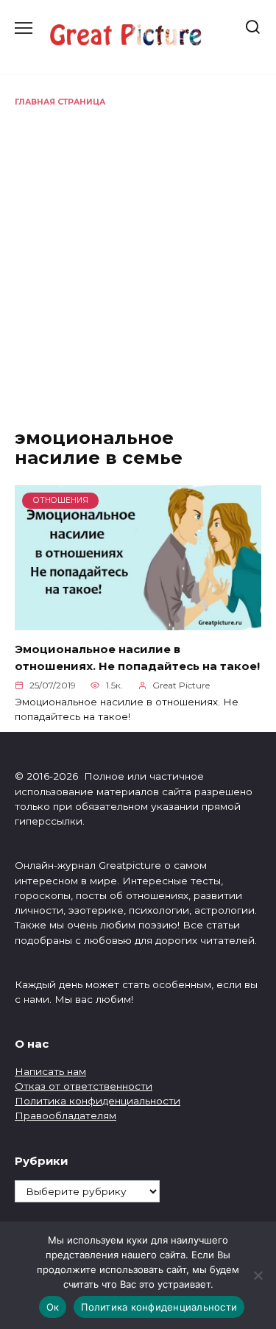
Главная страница (60, 102)
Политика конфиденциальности (97, 1101)
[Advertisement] (138, 254)
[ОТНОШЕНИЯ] (138, 621)
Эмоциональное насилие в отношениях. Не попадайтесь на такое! (137, 657)
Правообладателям (65, 1115)
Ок (53, 1307)
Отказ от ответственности (83, 1086)
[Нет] (257, 1275)
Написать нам (50, 1071)
